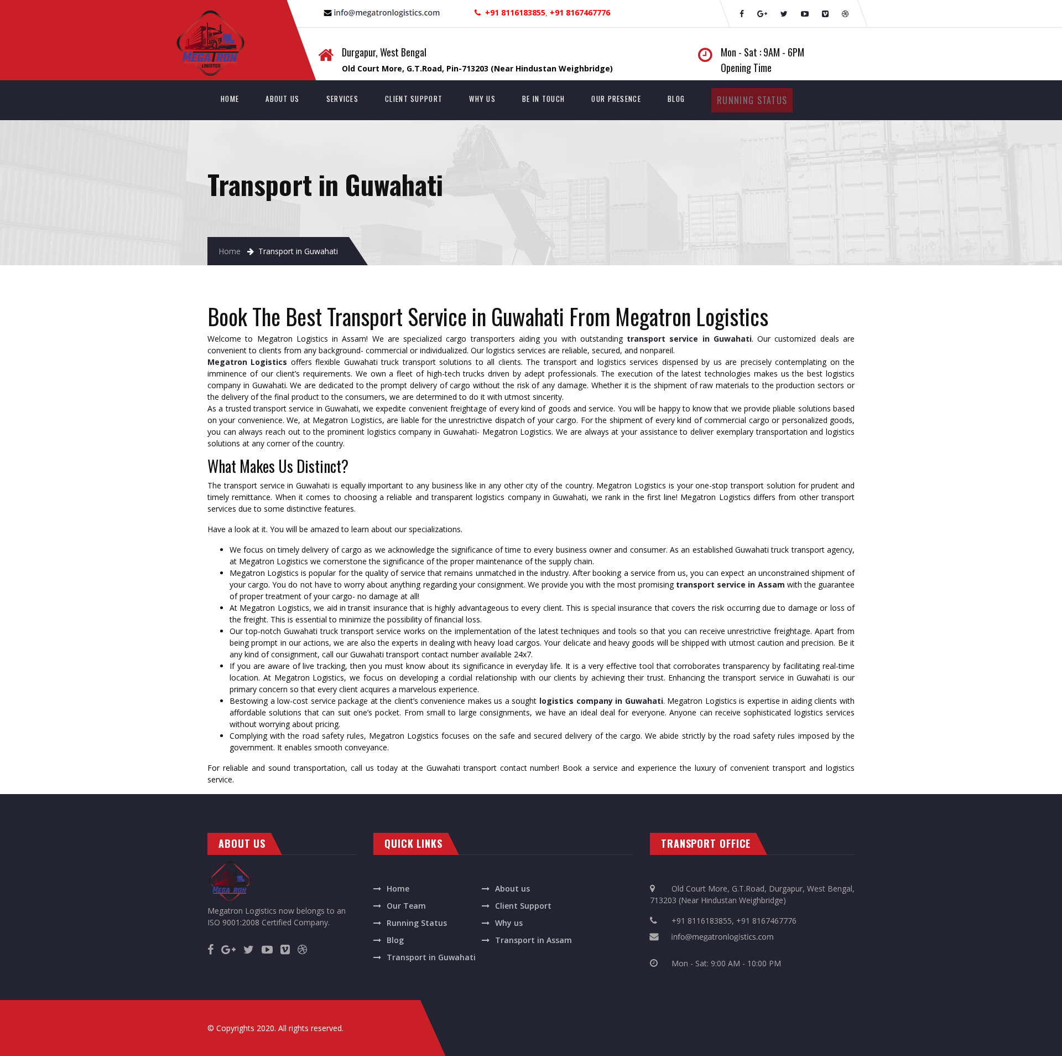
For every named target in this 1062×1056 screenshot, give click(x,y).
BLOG (676, 98)
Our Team (406, 905)
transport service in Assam (731, 584)
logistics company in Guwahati (601, 701)
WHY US (482, 98)
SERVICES (342, 98)
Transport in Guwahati (431, 957)
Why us (509, 923)
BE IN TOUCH (543, 98)
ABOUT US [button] (282, 98)
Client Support (523, 905)
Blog (395, 940)
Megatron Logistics (247, 362)
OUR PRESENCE (616, 98)
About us (512, 888)
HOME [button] (236, 98)
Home (229, 251)
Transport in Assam (533, 940)
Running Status (417, 923)
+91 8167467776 (766, 920)
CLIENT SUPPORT (413, 98)
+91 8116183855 (701, 920)
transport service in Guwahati (689, 338)
